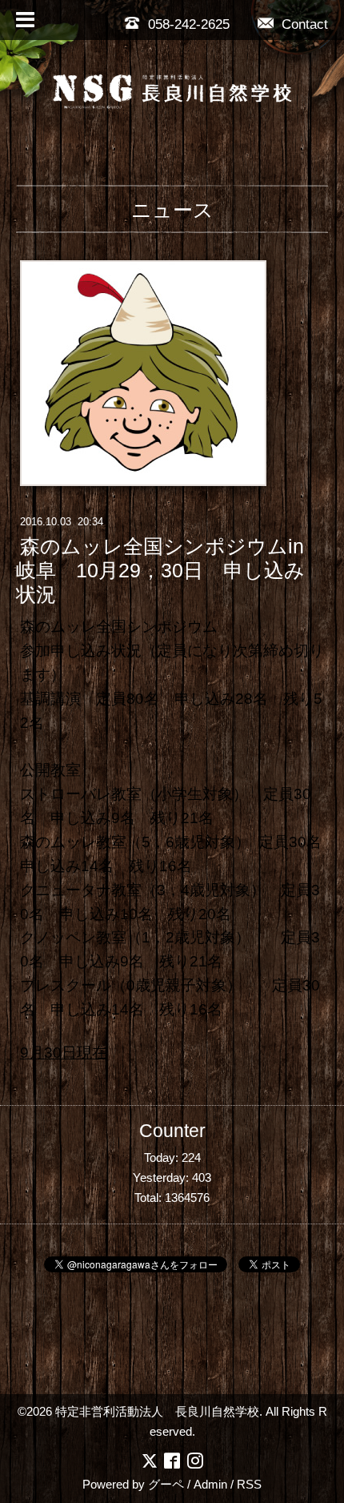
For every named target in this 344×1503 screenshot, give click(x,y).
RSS (249, 1484)
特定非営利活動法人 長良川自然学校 (157, 1411)
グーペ (166, 1484)
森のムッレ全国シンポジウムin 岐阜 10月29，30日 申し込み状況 (160, 570)
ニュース (172, 210)
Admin (210, 1484)
